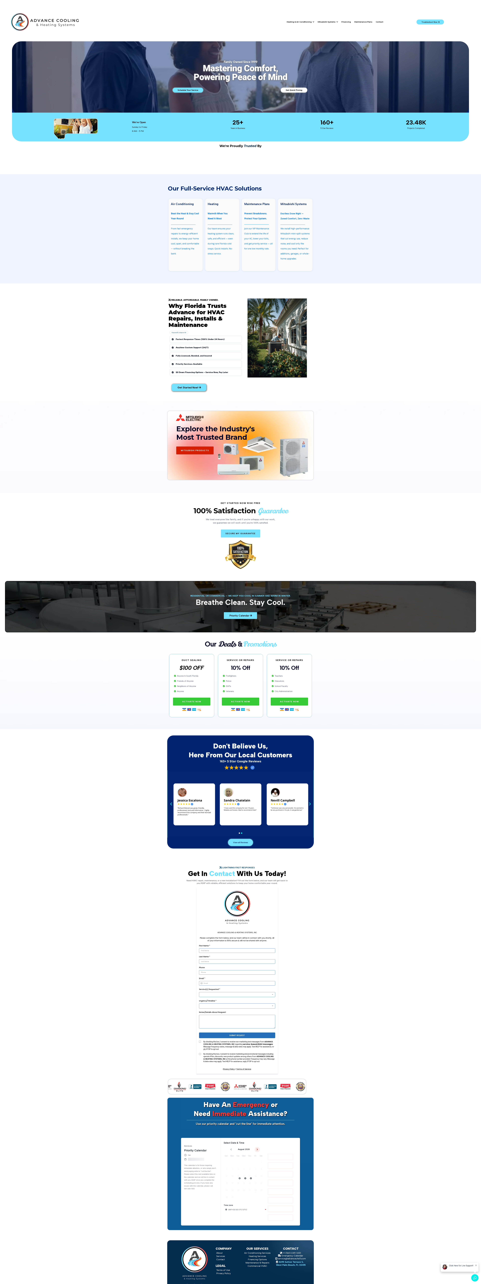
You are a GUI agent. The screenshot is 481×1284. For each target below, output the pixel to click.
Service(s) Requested (209, 989)
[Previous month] (231, 1149)
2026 (247, 1149)
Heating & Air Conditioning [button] (299, 22)
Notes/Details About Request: (212, 1012)
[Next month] (257, 1149)
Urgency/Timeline (207, 1001)
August (241, 1149)
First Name (204, 945)
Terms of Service (243, 1069)
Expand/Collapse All (179, 332)
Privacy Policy (229, 1069)
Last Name (204, 956)
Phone (202, 967)
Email (202, 978)
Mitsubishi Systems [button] (327, 22)
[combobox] (237, 994)
